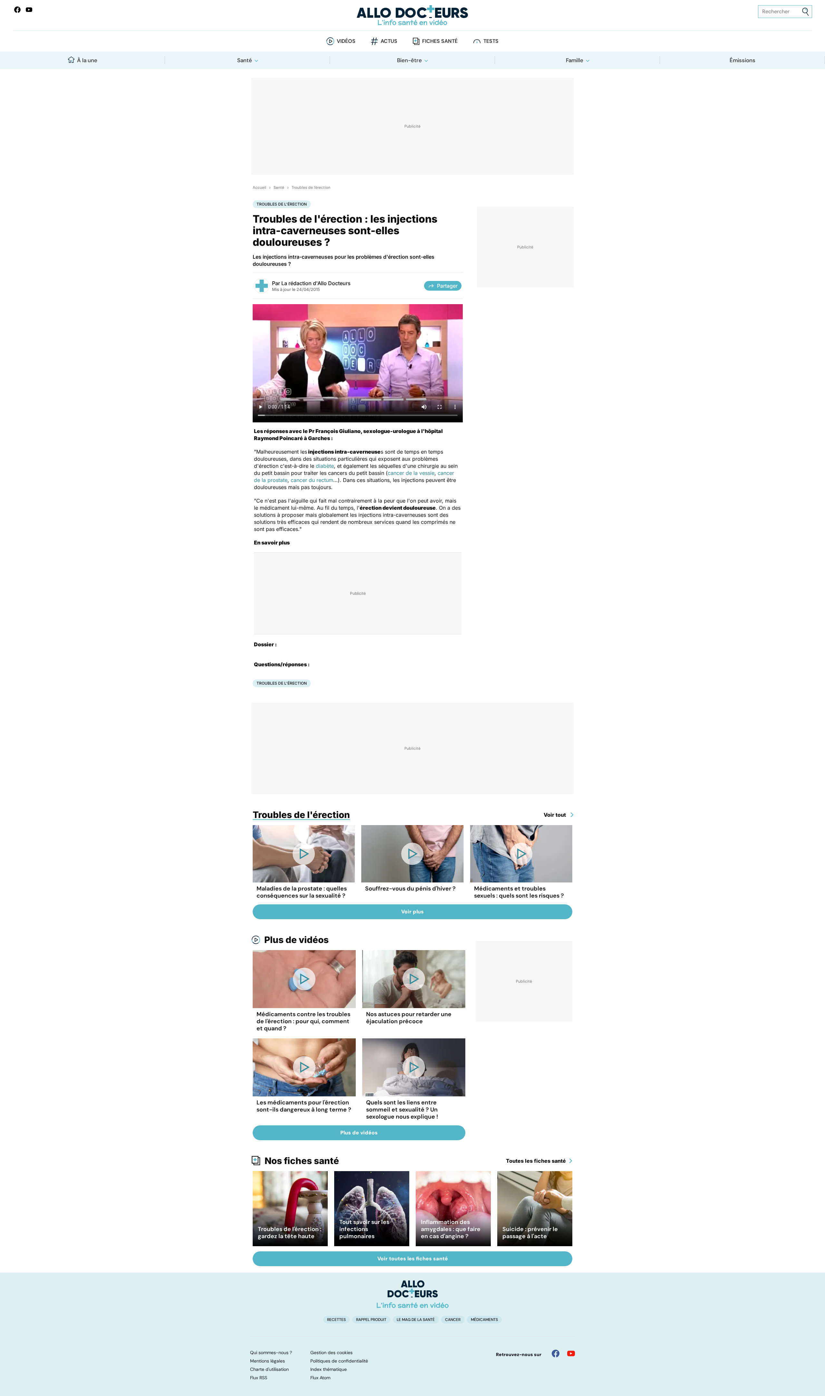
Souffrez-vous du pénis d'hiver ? (410, 888)
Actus (389, 41)
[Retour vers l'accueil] (412, 15)
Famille (574, 60)
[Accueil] (413, 1294)
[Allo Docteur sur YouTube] (571, 1353)
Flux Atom (320, 1378)
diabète (325, 466)
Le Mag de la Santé (416, 1319)
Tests (491, 41)
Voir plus (412, 911)
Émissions (742, 60)
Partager (447, 286)
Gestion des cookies (331, 1352)
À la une (87, 60)
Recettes (336, 1319)
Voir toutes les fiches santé (412, 1258)
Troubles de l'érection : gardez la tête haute (289, 1233)
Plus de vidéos (296, 940)
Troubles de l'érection (311, 187)
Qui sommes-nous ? (271, 1352)
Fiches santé (440, 41)
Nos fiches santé (302, 1161)
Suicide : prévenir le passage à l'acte (530, 1233)
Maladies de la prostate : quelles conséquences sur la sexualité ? (302, 892)
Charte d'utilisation (269, 1369)
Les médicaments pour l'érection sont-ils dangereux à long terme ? (304, 1106)
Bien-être (409, 60)
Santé (244, 60)
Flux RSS (258, 1378)
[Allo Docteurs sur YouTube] (29, 9)
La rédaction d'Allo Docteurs (316, 283)
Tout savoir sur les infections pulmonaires (364, 1229)
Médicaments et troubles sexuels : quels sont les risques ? (519, 892)
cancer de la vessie (411, 473)
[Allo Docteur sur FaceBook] (17, 9)
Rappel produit (371, 1319)
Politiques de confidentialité (339, 1361)
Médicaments (484, 1319)
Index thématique (328, 1369)
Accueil (259, 187)
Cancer (453, 1319)
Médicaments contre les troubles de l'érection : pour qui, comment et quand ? (303, 1021)
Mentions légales (267, 1361)
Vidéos (346, 41)
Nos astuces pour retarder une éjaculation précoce (408, 1017)
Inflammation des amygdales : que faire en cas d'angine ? (450, 1229)
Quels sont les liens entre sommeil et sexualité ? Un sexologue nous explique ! (402, 1110)
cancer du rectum (312, 480)
